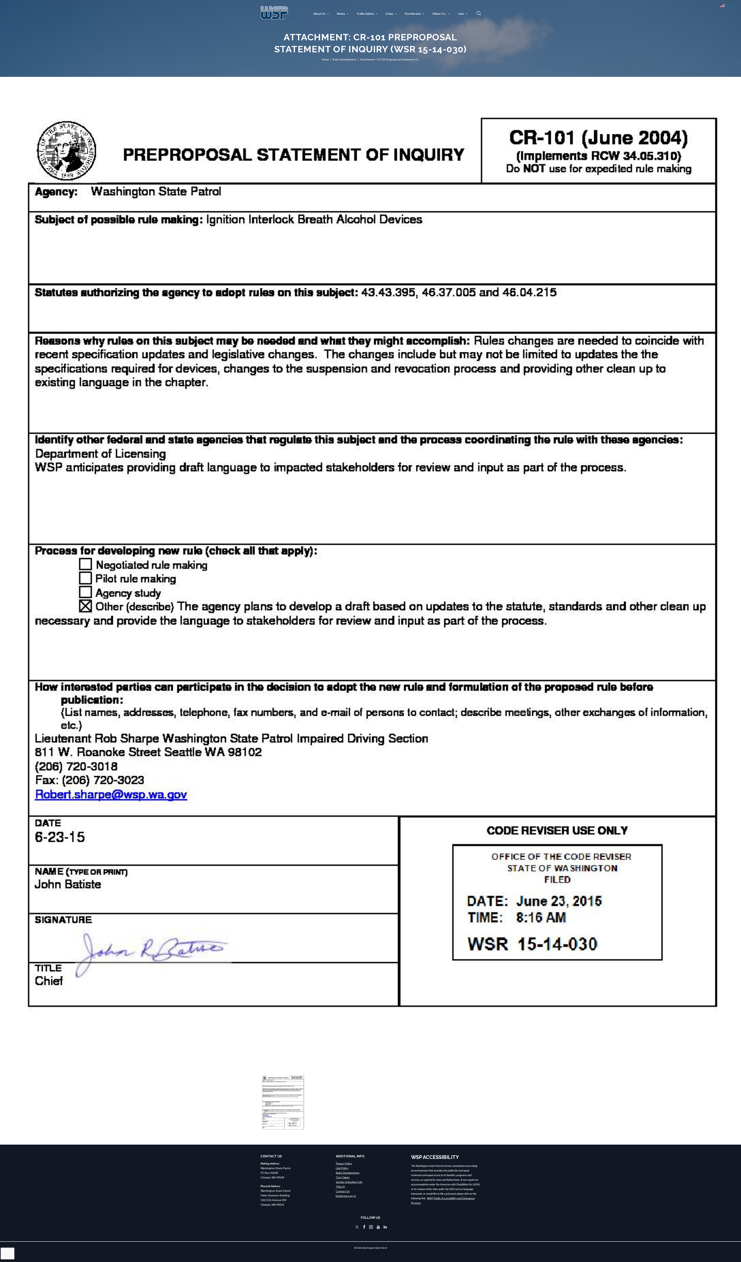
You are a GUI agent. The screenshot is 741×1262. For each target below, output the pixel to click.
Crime (389, 13)
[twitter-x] (357, 1227)
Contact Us (343, 1191)
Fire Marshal (413, 13)
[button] (478, 13)
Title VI (340, 1186)
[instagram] (371, 1227)
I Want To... (439, 13)
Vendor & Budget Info (349, 1182)
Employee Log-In (346, 1196)
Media (341, 13)
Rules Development (344, 59)
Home (325, 59)
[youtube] (378, 1227)
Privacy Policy (344, 1163)
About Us (319, 13)
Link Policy (342, 1168)
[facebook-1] (364, 1227)
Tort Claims (343, 1177)
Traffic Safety (365, 13)
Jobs (461, 13)
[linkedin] (385, 1227)
